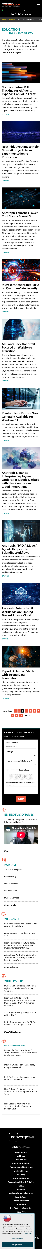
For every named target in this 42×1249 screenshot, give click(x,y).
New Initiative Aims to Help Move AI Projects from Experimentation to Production (20, 151)
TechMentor (21, 1204)
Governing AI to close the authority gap (19, 934)
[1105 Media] (21, 1147)
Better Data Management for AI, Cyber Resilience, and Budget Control (21, 1023)
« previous (7, 711)
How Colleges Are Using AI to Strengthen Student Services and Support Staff (18, 1106)
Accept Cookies (17, 1245)
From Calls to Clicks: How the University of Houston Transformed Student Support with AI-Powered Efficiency (19, 1001)
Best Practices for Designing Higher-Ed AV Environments (20, 1078)
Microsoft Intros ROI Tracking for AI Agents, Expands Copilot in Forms (19, 90)
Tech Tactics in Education (21, 1208)
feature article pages (11, 52)
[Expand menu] (39, 4)
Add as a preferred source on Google (15, 10)
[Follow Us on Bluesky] (19, 14)
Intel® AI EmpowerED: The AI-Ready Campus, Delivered (19, 1066)
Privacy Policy (24, 770)
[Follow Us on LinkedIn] (12, 14)
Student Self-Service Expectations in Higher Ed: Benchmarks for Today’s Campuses (20, 988)
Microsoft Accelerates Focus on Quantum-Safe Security (20, 286)
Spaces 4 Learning (21, 1200)
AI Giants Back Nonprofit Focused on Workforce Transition (18, 347)
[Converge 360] (21, 1137)
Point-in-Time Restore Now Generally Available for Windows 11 (20, 416)
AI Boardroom (21, 1152)
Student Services (11, 897)
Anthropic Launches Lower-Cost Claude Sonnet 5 (20, 214)
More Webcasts (11, 967)
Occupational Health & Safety (21, 1182)
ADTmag (21, 1156)
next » (27, 715)
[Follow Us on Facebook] (23, 14)
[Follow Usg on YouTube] (26, 14)
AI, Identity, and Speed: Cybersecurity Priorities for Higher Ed (20, 820)
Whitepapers (13, 981)
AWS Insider (21, 1159)
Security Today (21, 1197)
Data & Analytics (11, 883)
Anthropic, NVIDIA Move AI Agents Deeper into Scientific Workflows (20, 548)
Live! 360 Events (21, 1171)
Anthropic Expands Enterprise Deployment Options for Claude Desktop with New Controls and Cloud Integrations (21, 479)
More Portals (10, 905)
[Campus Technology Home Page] (11, 4)
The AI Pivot (21, 1211)
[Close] (31, 1216)
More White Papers (12, 1032)
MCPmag (21, 1174)
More (6, 851)
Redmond (21, 1189)
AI (19, 20)
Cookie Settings (17, 1238)
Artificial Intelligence (13, 869)
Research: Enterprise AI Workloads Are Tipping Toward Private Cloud (17, 611)
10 (20, 715)
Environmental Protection (21, 1167)
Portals (10, 864)
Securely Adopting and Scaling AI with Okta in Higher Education (21, 925)
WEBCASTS (11, 919)
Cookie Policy (28, 1233)
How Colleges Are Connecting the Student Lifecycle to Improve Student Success (20, 1091)
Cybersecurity (10, 876)
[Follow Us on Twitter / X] (16, 14)
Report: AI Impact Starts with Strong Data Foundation (18, 674)
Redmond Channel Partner (21, 1193)
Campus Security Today (21, 1163)
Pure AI (21, 1185)
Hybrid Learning (29, 20)
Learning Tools (10, 890)
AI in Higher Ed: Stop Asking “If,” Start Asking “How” (20, 1013)
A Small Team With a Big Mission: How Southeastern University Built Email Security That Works (20, 957)
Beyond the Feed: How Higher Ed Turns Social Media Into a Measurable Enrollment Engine (20, 1053)
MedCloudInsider (21, 1178)
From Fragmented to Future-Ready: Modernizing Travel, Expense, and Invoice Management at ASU (19, 945)
